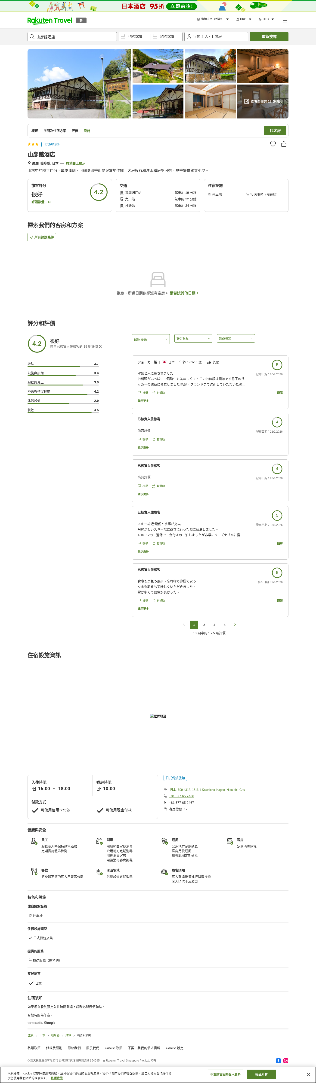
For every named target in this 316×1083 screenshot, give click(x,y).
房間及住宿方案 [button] (54, 131)
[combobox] (72, 36)
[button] (50, 20)
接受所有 (261, 1074)
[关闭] (309, 1074)
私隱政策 (57, 1078)
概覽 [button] (34, 131)
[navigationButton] (184, 625)
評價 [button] (75, 131)
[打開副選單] (284, 20)
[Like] (273, 144)
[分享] (283, 144)
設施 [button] (87, 131)
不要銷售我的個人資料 (225, 1074)
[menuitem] (213, 19)
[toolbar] (151, 36)
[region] (158, 1075)
